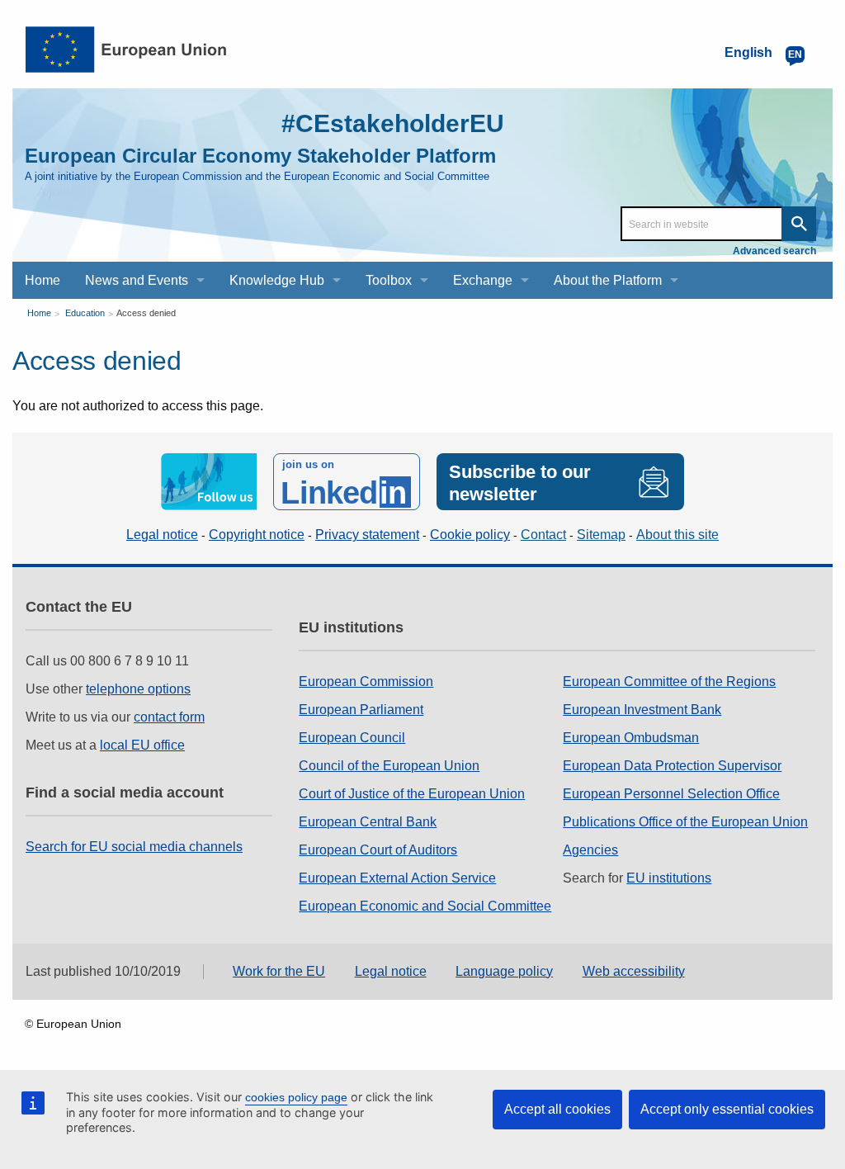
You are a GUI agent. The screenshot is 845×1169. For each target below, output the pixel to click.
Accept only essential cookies (727, 1109)
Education (85, 313)
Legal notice (162, 535)
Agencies (590, 850)
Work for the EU (279, 971)
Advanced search (774, 251)
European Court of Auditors (378, 850)
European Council (352, 738)
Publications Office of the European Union (685, 822)
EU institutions (668, 878)
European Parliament (361, 710)
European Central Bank (368, 822)
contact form (169, 717)
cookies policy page (296, 1097)
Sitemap (601, 535)
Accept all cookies (557, 1109)
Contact (543, 535)
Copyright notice (256, 535)
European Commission (366, 681)
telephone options (138, 689)
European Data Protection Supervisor (672, 766)
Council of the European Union (389, 766)
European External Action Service (397, 878)
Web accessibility (634, 971)
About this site (677, 535)
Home (39, 313)
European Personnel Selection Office (671, 794)
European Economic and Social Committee (425, 906)
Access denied (146, 313)
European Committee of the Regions (669, 681)
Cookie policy (470, 535)
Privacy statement (367, 535)
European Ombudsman (631, 738)
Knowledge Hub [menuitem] (276, 280)
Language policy (504, 971)
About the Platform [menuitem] (608, 280)
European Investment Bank (642, 710)
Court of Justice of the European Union (412, 794)
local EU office (142, 745)
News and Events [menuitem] (136, 280)
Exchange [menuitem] (482, 280)
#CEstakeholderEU (392, 123)
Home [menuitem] (42, 280)
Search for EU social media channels (134, 847)
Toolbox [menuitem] (389, 280)
